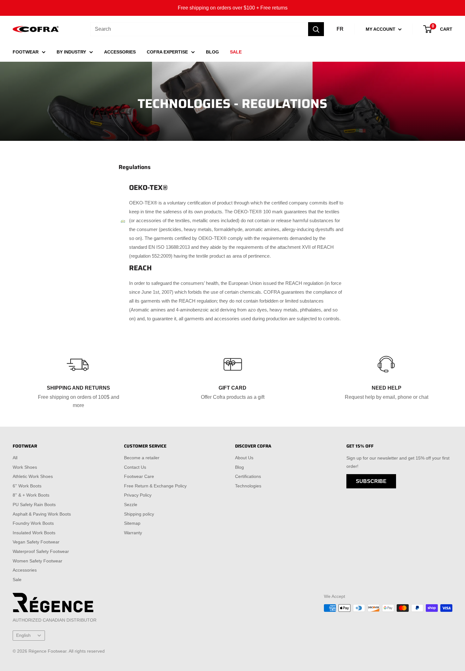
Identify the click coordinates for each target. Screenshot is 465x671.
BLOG (212, 51)
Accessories (25, 570)
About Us (244, 457)
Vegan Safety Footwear (36, 541)
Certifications (248, 476)
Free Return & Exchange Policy (155, 485)
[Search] (316, 29)
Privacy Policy (138, 495)
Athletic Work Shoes (33, 476)
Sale (17, 579)
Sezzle (130, 504)
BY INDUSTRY (71, 51)
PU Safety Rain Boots (34, 504)
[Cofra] (36, 29)
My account (381, 29)
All (15, 457)
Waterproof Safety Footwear (41, 551)
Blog (239, 467)
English (23, 635)
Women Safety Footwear (37, 560)
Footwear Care (139, 476)
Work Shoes (25, 467)
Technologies (248, 485)
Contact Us (135, 467)
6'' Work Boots (27, 485)
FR (340, 29)
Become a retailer (141, 457)
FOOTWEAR (26, 51)
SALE (236, 51)
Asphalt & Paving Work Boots (42, 514)
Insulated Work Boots (34, 532)
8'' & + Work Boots (31, 495)
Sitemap (132, 523)
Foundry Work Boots (33, 523)
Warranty (133, 532)
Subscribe (371, 481)
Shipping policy (139, 514)
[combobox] (199, 29)
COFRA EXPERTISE (167, 51)
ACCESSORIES (120, 51)
